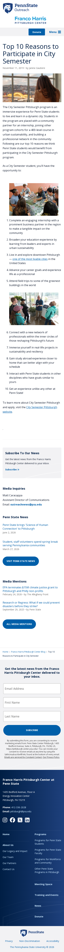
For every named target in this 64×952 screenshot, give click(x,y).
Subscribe (11, 469)
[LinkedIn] (27, 820)
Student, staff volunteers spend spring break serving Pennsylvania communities (30, 543)
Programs (40, 834)
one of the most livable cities (30, 259)
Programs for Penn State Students (48, 842)
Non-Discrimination (29, 941)
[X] (20, 820)
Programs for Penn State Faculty (48, 851)
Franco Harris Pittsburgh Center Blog (28, 651)
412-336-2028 (18, 807)
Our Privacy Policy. (51, 757)
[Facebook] (12, 820)
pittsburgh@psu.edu (20, 811)
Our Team (8, 857)
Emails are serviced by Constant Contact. (23, 757)
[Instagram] (5, 820)
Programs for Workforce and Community (48, 861)
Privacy (9, 941)
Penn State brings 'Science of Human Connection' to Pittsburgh (25, 526)
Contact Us (8, 869)
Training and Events (46, 895)
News (38, 905)
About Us (8, 845)
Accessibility (52, 941)
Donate (36, 32)
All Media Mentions (19, 624)
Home (5, 651)
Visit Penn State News (21, 561)
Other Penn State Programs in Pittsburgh (47, 870)
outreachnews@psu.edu (26, 504)
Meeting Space (43, 884)
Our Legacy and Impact (15, 851)
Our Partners (9, 863)
